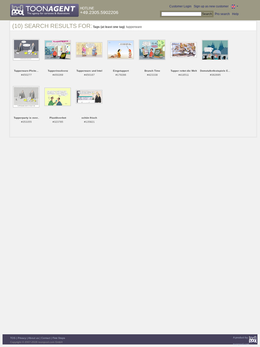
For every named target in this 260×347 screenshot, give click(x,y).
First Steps (59, 338)
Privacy (22, 338)
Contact (45, 338)
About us (33, 338)
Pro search (222, 14)
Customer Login (180, 6)
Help (235, 14)
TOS (12, 338)
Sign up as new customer (211, 6)
